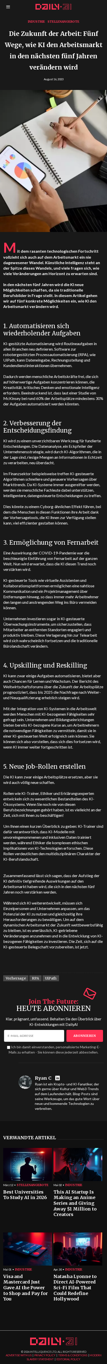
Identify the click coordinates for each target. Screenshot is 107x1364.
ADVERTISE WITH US (19, 1355)
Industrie (36, 21)
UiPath (50, 978)
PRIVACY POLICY (44, 1355)
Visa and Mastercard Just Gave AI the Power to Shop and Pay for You (25, 1288)
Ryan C (43, 1078)
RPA (35, 978)
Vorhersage (16, 978)
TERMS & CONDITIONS (72, 1355)
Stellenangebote (63, 21)
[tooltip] (58, 1078)
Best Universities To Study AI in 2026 (25, 1195)
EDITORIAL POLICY (68, 1359)
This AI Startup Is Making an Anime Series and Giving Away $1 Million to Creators (75, 1203)
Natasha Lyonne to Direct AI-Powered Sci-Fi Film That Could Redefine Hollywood (75, 1288)
